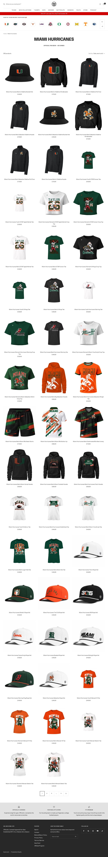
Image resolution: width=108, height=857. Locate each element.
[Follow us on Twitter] (88, 831)
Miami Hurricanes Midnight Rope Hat (88, 655)
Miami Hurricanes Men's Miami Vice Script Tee (88, 527)
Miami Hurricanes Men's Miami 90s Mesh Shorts (19, 441)
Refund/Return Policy (40, 835)
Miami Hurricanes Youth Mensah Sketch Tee (88, 741)
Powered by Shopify (16, 852)
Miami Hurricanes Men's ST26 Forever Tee (54, 266)
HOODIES (51, 10)
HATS (43, 10)
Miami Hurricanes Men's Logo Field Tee (19, 570)
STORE (85, 10)
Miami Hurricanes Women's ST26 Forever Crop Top (88, 222)
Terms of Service (39, 840)
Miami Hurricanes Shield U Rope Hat (19, 612)
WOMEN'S (70, 10)
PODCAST (93, 10)
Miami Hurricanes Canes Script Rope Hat (19, 655)
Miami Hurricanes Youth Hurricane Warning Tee (88, 309)
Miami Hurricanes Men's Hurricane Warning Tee (54, 352)
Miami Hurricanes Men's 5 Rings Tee (54, 309)
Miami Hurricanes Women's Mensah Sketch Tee (19, 783)
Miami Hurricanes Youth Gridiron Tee (19, 527)
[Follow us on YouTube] (97, 831)
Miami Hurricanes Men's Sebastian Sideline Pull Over (19, 179)
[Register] (75, 836)
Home (4, 33)
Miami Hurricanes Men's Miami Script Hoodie (19, 484)
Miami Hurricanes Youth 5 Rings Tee (19, 309)
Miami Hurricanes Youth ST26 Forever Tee (88, 179)
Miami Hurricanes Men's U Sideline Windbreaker (54, 92)
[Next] (65, 793)
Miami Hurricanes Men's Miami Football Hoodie (54, 484)
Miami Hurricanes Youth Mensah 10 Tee (88, 698)
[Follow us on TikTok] (102, 831)
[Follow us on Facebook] (83, 831)
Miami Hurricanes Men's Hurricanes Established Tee (54, 527)
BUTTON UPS (61, 10)
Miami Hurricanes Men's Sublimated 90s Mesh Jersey (88, 441)
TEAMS (14, 10)
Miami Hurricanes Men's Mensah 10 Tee (54, 741)
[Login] (100, 4)
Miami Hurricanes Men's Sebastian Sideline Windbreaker (88, 135)
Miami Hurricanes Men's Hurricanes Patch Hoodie (88, 484)
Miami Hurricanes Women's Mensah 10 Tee (19, 741)
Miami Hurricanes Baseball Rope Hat (54, 655)
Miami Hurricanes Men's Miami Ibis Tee (54, 570)
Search (36, 829)
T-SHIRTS (36, 10)
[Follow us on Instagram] (93, 831)
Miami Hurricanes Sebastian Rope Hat (54, 698)
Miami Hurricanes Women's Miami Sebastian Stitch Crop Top (19, 398)
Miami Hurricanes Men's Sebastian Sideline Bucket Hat (54, 134)
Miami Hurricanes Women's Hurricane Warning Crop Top (19, 353)
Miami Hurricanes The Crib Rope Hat (54, 612)
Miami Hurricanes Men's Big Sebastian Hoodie (54, 397)
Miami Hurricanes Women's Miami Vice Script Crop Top (88, 352)
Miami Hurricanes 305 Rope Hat (88, 612)
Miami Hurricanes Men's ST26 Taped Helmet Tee (19, 266)
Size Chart (37, 843)
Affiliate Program (39, 846)
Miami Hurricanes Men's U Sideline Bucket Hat (19, 92)
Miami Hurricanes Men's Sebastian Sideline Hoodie (19, 134)
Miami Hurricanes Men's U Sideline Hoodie (54, 179)
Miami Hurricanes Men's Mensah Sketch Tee (54, 783)
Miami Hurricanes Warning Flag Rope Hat (20, 698)
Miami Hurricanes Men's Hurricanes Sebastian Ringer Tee (88, 398)
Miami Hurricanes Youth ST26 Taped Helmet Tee (19, 222)
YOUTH (78, 10)
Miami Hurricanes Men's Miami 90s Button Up (54, 441)
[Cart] (104, 4)
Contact (36, 832)
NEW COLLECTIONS (25, 10)
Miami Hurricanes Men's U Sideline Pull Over (88, 92)
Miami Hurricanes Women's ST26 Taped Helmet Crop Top (54, 223)
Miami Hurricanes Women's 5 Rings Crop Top (88, 266)
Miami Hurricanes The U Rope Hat (88, 570)
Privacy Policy (38, 837)
